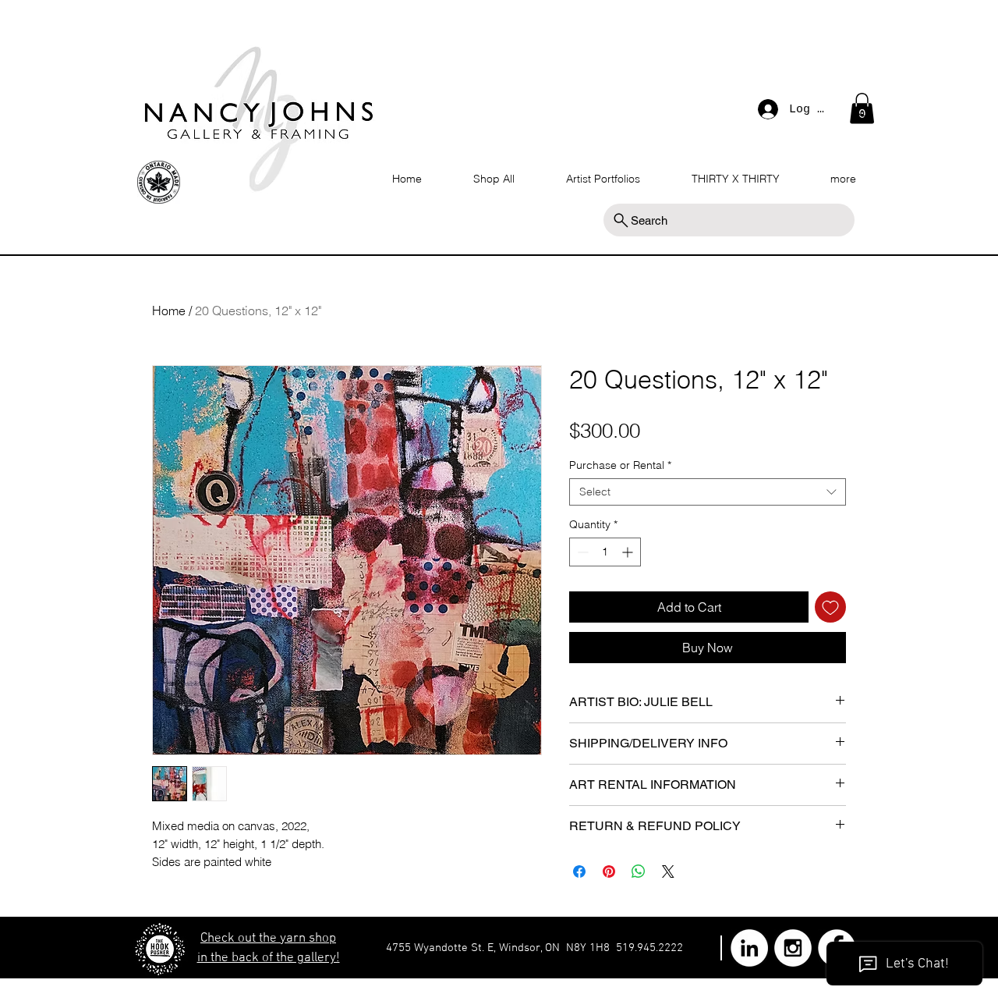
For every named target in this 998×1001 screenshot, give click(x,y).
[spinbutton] (605, 552)
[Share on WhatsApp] (638, 871)
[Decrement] (581, 552)
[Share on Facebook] (579, 871)
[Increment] (629, 552)
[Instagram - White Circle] (793, 948)
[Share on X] (668, 871)
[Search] (864, 112)
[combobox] (707, 492)
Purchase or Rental (620, 465)
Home (169, 310)
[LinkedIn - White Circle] (749, 948)
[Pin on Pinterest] (609, 871)
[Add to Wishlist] (830, 607)
